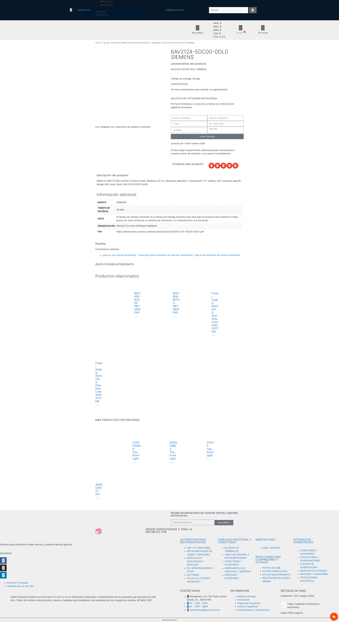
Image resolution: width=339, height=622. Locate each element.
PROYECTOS (106, 5)
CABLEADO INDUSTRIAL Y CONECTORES (234, 541)
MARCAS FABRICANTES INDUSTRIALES (130, 43)
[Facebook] (3, 560)
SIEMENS (156, 43)
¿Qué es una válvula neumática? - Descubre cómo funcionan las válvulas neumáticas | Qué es (152, 255)
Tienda (105, 43)
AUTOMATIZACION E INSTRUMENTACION (193, 541)
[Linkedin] (3, 575)
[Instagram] (3, 568)
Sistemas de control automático (223, 255)
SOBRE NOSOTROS (174, 10)
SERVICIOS (101, 12)
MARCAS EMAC (266, 539)
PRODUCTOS (84, 10)
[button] (212, 166)
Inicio (98, 43)
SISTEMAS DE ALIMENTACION (303, 541)
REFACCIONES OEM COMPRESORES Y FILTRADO (268, 559)
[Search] (253, 10)
